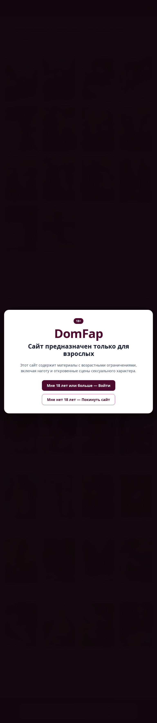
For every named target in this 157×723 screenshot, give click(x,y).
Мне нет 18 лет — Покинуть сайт (78, 399)
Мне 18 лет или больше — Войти (78, 385)
